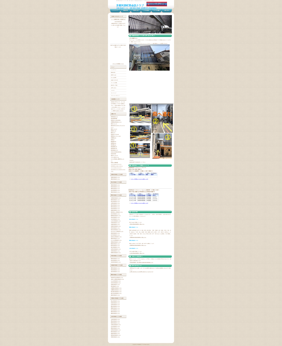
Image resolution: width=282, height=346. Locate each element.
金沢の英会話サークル (115, 271)
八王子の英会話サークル (116, 220)
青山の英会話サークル (115, 201)
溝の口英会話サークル (115, 247)
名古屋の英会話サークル (116, 262)
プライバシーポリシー (115, 95)
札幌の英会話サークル (115, 177)
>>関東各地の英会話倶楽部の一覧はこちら (137, 237)
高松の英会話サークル (115, 306)
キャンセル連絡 (114, 82)
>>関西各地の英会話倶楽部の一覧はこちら (137, 245)
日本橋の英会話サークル (116, 197)
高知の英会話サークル (115, 311)
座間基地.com (113, 143)
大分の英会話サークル (115, 326)
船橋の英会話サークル (115, 243)
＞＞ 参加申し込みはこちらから (117, 110)
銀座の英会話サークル (115, 199)
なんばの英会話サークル (116, 280)
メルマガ (112, 90)
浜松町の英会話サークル (116, 226)
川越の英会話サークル (115, 224)
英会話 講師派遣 (114, 162)
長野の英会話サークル (115, 267)
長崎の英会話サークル (115, 328)
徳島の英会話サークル (115, 313)
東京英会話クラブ (114, 150)
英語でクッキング (114, 155)
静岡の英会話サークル (115, 258)
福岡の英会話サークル (115, 322)
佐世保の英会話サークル (116, 329)
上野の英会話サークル (115, 203)
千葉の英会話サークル (115, 222)
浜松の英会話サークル (115, 260)
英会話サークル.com (115, 134)
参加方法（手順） (114, 85)
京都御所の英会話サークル (116, 288)
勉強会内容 (113, 72)
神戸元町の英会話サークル (116, 291)
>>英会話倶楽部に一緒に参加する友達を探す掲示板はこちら (141, 262)
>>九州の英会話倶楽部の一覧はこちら (136, 253)
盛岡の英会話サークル (115, 188)
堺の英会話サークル (115, 286)
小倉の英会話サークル (115, 319)
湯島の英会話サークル (115, 238)
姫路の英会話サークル (115, 295)
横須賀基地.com (114, 146)
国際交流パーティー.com (116, 136)
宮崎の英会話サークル (115, 333)
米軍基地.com (113, 137)
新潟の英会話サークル (115, 269)
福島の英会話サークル (115, 192)
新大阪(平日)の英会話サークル (117, 277)
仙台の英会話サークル (115, 190)
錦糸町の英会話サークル (116, 252)
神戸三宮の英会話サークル (116, 293)
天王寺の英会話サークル (116, 282)
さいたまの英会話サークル (116, 240)
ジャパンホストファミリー (116, 164)
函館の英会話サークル (115, 179)
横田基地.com (113, 141)
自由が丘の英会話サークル (116, 236)
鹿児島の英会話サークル (116, 335)
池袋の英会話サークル (115, 210)
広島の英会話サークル (115, 302)
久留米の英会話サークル (116, 324)
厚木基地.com (113, 144)
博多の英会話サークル (115, 321)
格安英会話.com (114, 148)
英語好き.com (113, 130)
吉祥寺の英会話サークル (116, 249)
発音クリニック (114, 123)
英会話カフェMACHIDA (116, 120)
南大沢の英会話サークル (116, 229)
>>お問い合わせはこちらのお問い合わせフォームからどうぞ (141, 271)
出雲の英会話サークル (115, 304)
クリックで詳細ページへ (118, 63)
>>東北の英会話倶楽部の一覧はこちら (136, 224)
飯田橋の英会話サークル (116, 215)
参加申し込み (113, 75)
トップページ (113, 69)
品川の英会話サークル (115, 213)
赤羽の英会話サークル (115, 227)
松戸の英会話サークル (115, 234)
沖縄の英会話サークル (115, 336)
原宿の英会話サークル (115, 233)
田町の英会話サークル (115, 206)
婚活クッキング (114, 129)
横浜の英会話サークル (115, 205)
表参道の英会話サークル (116, 242)
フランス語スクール (115, 157)
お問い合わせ (113, 87)
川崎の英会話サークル (115, 250)
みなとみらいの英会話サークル (117, 231)
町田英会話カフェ (114, 116)
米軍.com (112, 139)
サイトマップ (113, 93)
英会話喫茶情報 (114, 118)
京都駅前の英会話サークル (116, 289)
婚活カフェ (113, 132)
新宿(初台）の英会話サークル (117, 212)
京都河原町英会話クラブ (130, 5)
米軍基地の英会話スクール (116, 122)
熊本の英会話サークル (115, 331)
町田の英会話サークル (115, 245)
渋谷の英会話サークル (115, 208)
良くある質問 (113, 77)
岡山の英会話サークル (115, 301)
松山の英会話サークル (115, 309)
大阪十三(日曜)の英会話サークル (117, 279)
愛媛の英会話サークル (115, 308)
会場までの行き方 (114, 80)
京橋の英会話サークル (115, 284)
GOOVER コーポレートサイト (117, 166)
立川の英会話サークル (115, 219)
